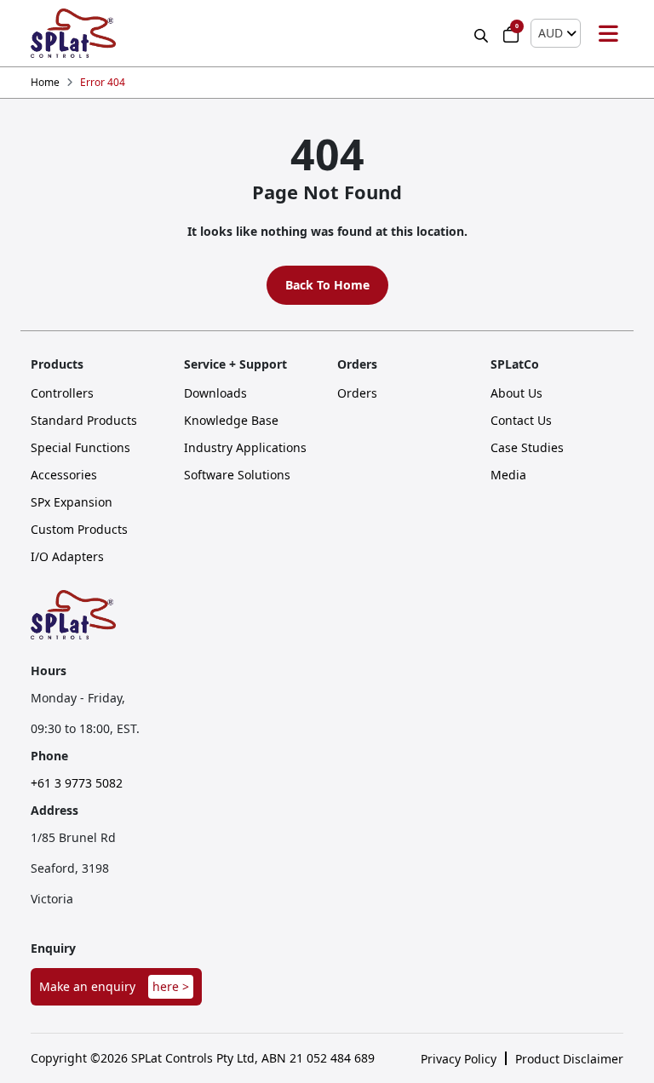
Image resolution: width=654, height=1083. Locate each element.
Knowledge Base (231, 420)
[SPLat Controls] (73, 33)
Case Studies (527, 448)
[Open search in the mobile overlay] (482, 33)
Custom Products (79, 529)
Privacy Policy (458, 1059)
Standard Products (84, 420)
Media (508, 475)
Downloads (215, 393)
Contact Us (521, 420)
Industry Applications (245, 448)
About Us (516, 393)
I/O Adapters (67, 556)
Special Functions (80, 448)
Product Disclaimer (569, 1059)
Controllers (62, 393)
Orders (357, 393)
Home (45, 82)
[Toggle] (608, 33)
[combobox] (556, 33)
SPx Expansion (71, 502)
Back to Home (327, 285)
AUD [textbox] (550, 32)
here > (170, 986)
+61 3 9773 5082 (77, 783)
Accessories (64, 475)
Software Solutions (237, 475)
